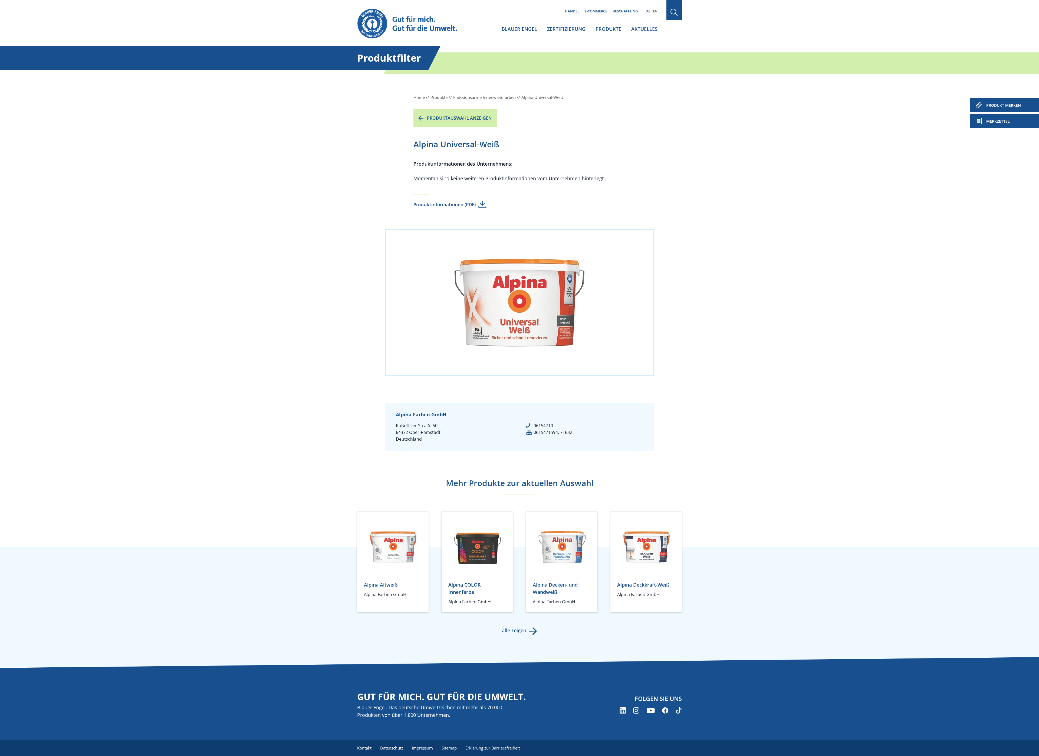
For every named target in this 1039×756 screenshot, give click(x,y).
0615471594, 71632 (553, 432)
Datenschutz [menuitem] (391, 748)
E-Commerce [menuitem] (596, 11)
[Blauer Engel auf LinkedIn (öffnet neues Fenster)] (623, 710)
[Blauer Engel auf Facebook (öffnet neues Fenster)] (665, 710)
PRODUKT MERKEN (1003, 105)
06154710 (543, 426)
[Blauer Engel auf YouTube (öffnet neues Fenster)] (651, 710)
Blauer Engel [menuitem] (519, 29)
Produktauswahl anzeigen (459, 118)
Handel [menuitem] (572, 11)
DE (648, 11)
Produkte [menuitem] (608, 29)
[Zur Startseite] (412, 24)
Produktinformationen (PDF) (444, 204)
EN (655, 11)
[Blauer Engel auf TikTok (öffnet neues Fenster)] (679, 710)
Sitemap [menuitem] (449, 748)
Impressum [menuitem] (422, 748)
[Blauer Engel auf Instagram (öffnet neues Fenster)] (636, 710)
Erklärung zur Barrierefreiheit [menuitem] (492, 748)
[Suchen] (674, 12)
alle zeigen (514, 630)
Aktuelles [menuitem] (644, 29)
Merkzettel (998, 121)
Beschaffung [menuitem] (625, 11)
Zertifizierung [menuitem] (566, 29)
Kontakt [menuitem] (364, 748)
